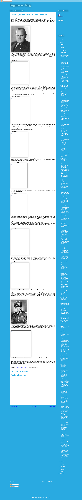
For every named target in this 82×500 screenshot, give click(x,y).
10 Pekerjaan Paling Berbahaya (64, 264)
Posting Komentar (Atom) (35, 409)
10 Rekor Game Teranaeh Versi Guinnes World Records (63, 215)
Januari (62, 471)
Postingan (13, 484)
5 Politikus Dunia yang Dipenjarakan (64, 327)
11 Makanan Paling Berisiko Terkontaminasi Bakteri (64, 59)
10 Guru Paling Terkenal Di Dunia (64, 248)
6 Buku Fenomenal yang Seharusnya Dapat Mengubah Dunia (64, 183)
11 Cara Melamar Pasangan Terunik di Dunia (64, 435)
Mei (61, 464)
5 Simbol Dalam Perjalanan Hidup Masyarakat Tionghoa (64, 294)
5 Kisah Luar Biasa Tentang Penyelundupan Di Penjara (64, 286)
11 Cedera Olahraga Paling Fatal (64, 116)
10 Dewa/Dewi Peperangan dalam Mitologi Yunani (64, 231)
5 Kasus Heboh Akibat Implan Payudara (64, 382)
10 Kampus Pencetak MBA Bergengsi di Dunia (64, 451)
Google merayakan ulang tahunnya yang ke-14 (64, 105)
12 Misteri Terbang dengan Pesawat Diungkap (64, 401)
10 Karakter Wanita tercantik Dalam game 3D (64, 261)
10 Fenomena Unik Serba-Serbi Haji (63, 228)
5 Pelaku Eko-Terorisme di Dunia (64, 356)
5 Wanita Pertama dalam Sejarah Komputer (63, 94)
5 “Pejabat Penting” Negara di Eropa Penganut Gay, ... (64, 379)
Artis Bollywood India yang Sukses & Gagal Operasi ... (64, 166)
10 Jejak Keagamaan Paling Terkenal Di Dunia (64, 201)
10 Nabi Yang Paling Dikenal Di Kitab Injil (64, 212)
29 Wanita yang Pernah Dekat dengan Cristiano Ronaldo (64, 397)
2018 (61, 37)
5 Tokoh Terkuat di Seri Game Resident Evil (64, 318)
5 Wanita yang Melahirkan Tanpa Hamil (64, 274)
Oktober (62, 52)
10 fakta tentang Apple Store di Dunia (64, 455)
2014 (61, 44)
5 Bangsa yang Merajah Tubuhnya (64, 173)
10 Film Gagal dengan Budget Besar (64, 219)
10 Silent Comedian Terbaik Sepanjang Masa (64, 385)
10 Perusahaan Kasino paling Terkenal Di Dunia (64, 242)
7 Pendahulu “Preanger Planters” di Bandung (64, 307)
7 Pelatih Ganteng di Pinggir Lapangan (64, 63)
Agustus (62, 459)
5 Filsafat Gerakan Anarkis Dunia (63, 332)
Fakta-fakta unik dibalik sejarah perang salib (64, 193)
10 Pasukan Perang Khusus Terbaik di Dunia (64, 411)
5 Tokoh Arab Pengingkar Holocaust (63, 365)
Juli (61, 461)
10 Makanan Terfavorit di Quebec (64, 226)
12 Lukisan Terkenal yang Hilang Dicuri (64, 198)
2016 (61, 41)
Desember (63, 49)
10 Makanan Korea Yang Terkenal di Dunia (64, 439)
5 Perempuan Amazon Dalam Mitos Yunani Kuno (64, 359)
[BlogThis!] (33, 367)
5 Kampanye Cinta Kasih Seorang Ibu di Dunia (64, 281)
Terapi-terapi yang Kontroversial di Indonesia (63, 428)
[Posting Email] (30, 367)
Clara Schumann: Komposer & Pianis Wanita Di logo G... (64, 445)
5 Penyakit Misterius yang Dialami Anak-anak (64, 163)
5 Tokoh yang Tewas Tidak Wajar (64, 321)
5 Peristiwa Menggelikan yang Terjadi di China (64, 290)
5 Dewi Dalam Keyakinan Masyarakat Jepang (64, 323)
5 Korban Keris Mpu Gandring (64, 372)
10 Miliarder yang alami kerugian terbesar (64, 75)
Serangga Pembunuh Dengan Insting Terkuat (64, 392)
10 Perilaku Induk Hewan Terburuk (63, 223)
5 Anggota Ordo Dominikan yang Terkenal (63, 159)
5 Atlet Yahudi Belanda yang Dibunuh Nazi (64, 362)
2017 (61, 39)
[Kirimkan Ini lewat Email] (32, 367)
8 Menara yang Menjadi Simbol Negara (64, 56)
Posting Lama (52, 406)
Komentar (13, 486)
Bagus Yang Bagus (61, 13)
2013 (61, 46)
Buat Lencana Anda (61, 16)
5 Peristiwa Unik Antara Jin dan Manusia (64, 414)
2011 (61, 473)
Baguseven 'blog (20, 5)
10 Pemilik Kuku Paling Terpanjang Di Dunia (64, 246)
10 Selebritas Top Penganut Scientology (63, 121)
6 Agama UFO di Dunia (64, 395)
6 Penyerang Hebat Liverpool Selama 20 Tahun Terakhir (64, 66)
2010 (61, 474)
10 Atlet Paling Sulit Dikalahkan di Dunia (64, 83)
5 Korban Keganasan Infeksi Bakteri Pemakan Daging (64, 421)
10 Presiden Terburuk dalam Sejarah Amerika (64, 271)
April (62, 466)
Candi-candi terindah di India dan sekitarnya (64, 86)
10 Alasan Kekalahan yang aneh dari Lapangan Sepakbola (64, 251)
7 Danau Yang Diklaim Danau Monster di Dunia (64, 101)
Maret (62, 467)
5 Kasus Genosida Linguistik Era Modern (63, 344)
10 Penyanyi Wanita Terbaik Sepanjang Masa (64, 134)
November (63, 50)
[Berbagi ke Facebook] (35, 367)
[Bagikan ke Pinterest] (37, 367)
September (63, 53)
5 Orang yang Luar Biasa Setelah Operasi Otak (63, 375)
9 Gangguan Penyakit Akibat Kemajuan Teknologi (64, 431)
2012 (61, 47)
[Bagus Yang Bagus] (59, 15)
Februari (62, 469)
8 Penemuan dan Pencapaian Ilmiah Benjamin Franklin (64, 369)
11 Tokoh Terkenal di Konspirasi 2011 (64, 196)
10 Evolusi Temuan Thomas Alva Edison (64, 81)
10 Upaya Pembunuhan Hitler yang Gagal (64, 138)
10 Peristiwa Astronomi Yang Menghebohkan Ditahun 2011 (64, 205)
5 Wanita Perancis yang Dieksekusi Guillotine (64, 304)
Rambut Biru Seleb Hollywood (63, 156)
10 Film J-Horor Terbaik (64, 221)
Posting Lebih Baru (15, 406)
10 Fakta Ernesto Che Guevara (64, 254)
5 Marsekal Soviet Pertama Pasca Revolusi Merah (63, 309)
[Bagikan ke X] (34, 367)
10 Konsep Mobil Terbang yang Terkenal (63, 143)
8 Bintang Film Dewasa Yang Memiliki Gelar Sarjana (64, 170)
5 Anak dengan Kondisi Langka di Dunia (64, 111)
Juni (62, 463)
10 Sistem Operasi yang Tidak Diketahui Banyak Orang (64, 153)
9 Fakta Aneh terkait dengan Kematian (64, 176)
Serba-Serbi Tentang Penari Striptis (64, 187)
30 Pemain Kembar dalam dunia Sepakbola (64, 189)
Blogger (49, 497)
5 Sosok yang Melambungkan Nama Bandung (63, 97)
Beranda (34, 406)
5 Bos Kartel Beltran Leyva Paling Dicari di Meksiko (64, 338)
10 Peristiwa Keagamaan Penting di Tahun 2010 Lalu (64, 238)
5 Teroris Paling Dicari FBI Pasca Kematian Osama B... (64, 350)
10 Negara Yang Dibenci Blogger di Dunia (64, 267)
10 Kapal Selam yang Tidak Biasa (64, 146)
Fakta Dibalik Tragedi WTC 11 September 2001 (64, 407)
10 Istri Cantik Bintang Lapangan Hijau (64, 69)
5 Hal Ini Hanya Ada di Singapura (64, 89)
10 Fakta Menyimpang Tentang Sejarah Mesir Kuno (64, 208)
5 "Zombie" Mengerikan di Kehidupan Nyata (64, 354)
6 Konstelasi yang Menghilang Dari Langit (63, 388)
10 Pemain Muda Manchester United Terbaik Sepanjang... (64, 130)
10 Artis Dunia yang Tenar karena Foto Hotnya (64, 77)
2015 (61, 42)
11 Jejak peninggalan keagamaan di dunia (64, 341)
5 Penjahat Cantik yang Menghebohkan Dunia (64, 417)
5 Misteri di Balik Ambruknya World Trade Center (64, 278)
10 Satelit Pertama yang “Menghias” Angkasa (64, 149)
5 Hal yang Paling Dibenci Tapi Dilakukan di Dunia (64, 298)
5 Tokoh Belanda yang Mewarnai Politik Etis (64, 313)
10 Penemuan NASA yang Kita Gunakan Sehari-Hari (64, 424)
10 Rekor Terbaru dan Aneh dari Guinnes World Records (64, 257)
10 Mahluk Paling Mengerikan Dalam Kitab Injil (64, 235)
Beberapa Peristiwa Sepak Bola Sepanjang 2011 (64, 179)
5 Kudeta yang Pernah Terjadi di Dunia (64, 108)
